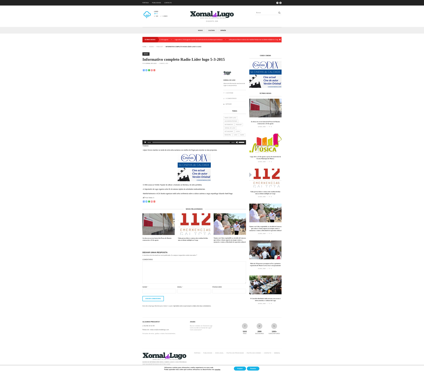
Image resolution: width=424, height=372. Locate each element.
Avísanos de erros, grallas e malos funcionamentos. (159, 333)
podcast (239, 124)
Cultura (211, 30)
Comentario (147, 259)
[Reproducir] (145, 142)
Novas (200, 30)
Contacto (168, 3)
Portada (145, 3)
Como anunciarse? (196, 330)
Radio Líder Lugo (230, 117)
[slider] (242, 142)
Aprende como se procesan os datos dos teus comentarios (192, 306)
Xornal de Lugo (151, 63)
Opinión (223, 30)
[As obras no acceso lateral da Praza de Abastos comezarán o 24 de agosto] (265, 117)
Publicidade (156, 3)
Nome (145, 287)
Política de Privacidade (235, 353)
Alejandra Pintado (231, 121)
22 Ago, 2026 (262, 126)
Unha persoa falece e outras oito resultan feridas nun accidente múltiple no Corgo (239, 39)
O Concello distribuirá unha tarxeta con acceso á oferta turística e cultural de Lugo (265, 299)
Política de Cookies (254, 353)
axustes (217, 370)
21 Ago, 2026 (262, 196)
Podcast (159, 46)
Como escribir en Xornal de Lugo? (201, 328)
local (238, 131)
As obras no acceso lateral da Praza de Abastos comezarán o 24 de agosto (156, 239)
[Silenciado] (237, 142)
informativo (229, 124)
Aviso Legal (219, 353)
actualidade (229, 131)
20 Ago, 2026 (262, 303)
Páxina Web (217, 287)
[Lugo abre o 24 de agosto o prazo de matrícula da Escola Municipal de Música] (265, 152)
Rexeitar (253, 368)
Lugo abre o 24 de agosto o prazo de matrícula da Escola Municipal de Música (184, 39)
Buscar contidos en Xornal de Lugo (201, 326)
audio (242, 134)
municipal (228, 134)
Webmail (277, 353)
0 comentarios (231, 98)
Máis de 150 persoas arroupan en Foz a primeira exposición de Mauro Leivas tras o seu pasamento (265, 264)
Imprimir (228, 104)
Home (144, 46)
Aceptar (240, 368)
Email (180, 287)
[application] (194, 142)
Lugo (235, 134)
